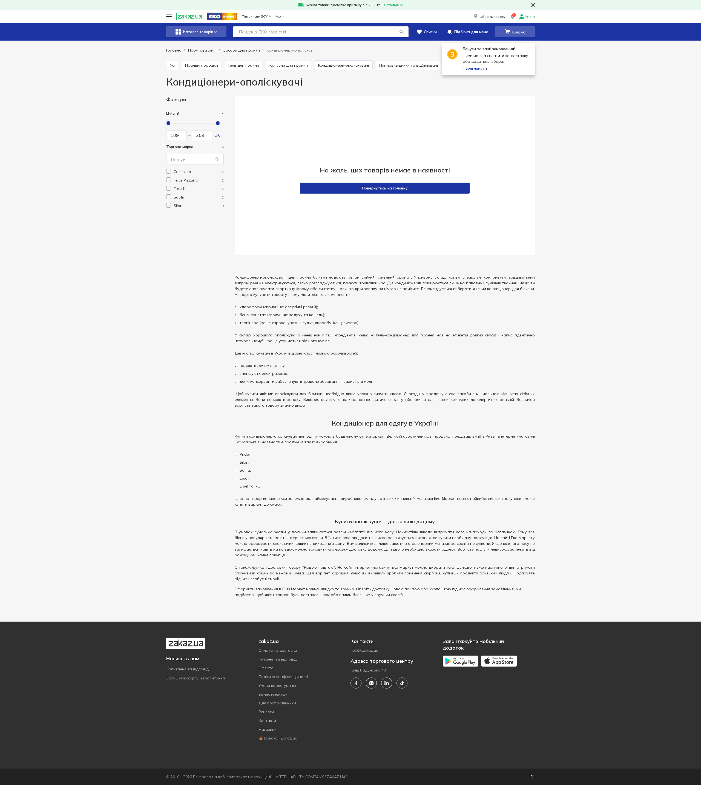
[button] (489, 16)
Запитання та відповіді (187, 669)
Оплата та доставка (277, 650)
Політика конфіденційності (283, 676)
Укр (278, 16)
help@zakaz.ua (364, 650)
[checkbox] (168, 171)
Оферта (266, 667)
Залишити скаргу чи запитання (195, 678)
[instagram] (371, 683)
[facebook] (355, 683)
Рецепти (266, 711)
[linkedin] (386, 683)
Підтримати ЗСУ (255, 16)
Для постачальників (277, 703)
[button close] (533, 5)
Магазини (267, 729)
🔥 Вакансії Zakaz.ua (277, 738)
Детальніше (393, 5)
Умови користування (277, 685)
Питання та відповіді (277, 659)
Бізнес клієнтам (272, 694)
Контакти (267, 720)
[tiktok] (402, 683)
